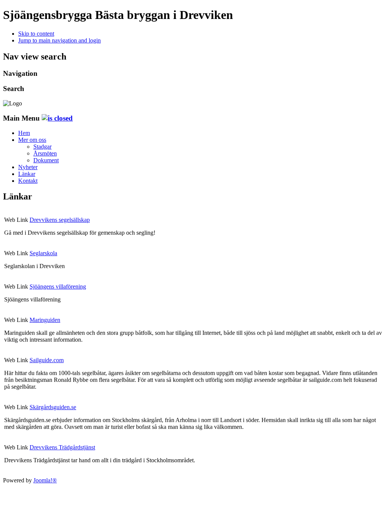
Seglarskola (43, 253)
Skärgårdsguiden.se (53, 407)
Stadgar (42, 146)
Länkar (26, 174)
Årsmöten (45, 153)
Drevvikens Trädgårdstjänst (62, 447)
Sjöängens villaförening (58, 286)
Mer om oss (32, 140)
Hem (24, 133)
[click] (57, 118)
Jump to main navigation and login (59, 40)
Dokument (46, 160)
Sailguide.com (47, 360)
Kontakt (28, 180)
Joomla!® (45, 480)
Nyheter (28, 167)
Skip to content (36, 33)
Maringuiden (45, 320)
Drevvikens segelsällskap (60, 220)
